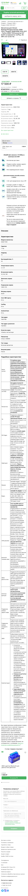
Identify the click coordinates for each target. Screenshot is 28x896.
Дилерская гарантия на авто (8, 849)
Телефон (5, 804)
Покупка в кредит (5, 851)
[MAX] (5, 890)
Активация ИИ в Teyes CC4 (8, 867)
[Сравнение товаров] (20, 3)
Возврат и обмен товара (7, 847)
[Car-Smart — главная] (5, 3)
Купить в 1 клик (14, 94)
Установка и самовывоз (7, 842)
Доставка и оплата (6, 840)
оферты (11, 821)
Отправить (14, 828)
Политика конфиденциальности (9, 876)
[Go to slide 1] (1, 782)
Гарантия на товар (6, 844)
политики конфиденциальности (11, 822)
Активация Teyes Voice (7, 869)
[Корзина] (25, 3)
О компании (4, 862)
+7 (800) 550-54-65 (6, 883)
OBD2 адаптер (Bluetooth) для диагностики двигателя (10, 766)
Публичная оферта (6, 871)
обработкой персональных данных (12, 823)
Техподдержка (5, 860)
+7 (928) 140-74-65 (6, 885)
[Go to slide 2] (2, 782)
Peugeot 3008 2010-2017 (8, 25)
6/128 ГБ (5, 76)
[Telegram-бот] (2, 890)
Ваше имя (5, 798)
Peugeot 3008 (11, 23)
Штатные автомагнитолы (15, 21)
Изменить (10, 142)
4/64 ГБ (13, 71)
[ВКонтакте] (7, 890)
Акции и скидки (5, 854)
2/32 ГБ (5, 71)
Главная (3, 21)
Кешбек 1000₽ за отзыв (7, 856)
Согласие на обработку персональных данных (13, 874)
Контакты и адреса (7, 880)
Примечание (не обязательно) (10, 810)
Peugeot (3, 23)
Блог (2, 865)
